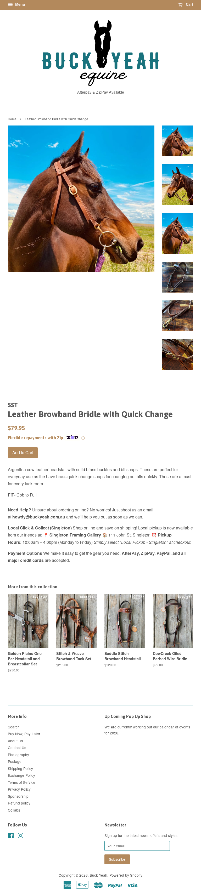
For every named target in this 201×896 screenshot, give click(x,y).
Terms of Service (21, 782)
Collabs (14, 810)
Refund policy (19, 803)
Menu (19, 4)
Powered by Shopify (125, 875)
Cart (189, 4)
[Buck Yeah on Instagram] (20, 836)
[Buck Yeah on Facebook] (11, 836)
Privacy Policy (19, 789)
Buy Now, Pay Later (24, 733)
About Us (15, 740)
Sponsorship (18, 796)
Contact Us (17, 747)
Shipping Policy (20, 768)
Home (12, 119)
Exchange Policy (21, 775)
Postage (14, 761)
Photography (18, 754)
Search (14, 726)
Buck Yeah (98, 875)
